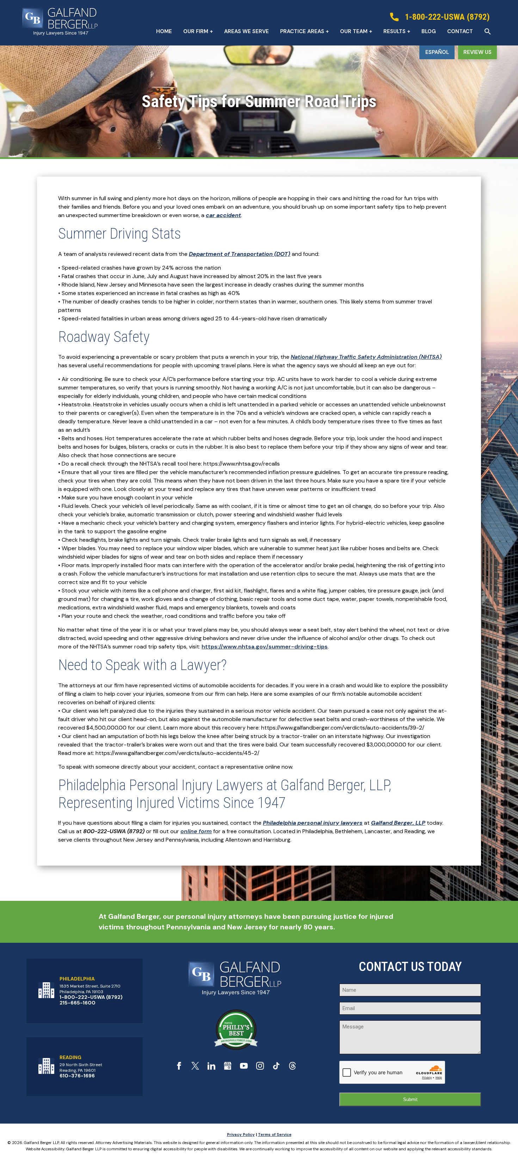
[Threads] (292, 1067)
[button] (488, 31)
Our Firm (195, 31)
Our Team (354, 31)
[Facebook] (179, 1067)
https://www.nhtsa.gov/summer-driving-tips (265, 646)
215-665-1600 (77, 1003)
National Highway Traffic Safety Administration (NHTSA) (366, 357)
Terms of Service (274, 1134)
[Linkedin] (211, 1067)
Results (394, 31)
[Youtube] (243, 1067)
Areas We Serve (246, 31)
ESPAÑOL (437, 52)
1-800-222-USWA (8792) (91, 997)
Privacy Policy (241, 1134)
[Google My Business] (227, 1067)
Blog (428, 31)
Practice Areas (302, 31)
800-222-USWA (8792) (113, 831)
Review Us (477, 52)
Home (164, 31)
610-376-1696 (77, 1075)
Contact (460, 31)
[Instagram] (260, 1067)
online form (196, 831)
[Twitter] (195, 1067)
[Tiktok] (276, 1067)
